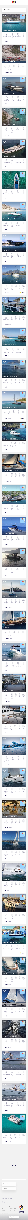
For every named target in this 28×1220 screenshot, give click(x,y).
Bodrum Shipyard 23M (10, 502)
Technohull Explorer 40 (10, 250)
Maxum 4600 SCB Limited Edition (14, 439)
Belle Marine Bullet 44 (10, 124)
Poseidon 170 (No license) (11, 942)
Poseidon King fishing (10, 376)
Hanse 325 (6, 879)
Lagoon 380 (7, 722)
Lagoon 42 (6, 1131)
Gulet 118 (6, 628)
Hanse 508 (6, 848)
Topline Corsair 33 (9, 156)
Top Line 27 (7, 187)
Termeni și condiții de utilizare (10, 1209)
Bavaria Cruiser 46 (9, 816)
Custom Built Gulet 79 (10, 407)
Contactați (5, 1213)
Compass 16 (7, 565)
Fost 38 (5, 753)
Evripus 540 (7, 659)
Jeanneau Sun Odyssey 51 (11, 470)
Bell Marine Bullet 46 (9, 345)
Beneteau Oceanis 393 (10, 282)
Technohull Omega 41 (10, 93)
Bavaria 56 (6, 911)
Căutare (7, 10)
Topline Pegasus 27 (9, 219)
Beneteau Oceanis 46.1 (10, 596)
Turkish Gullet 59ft (9, 62)
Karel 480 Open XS (9, 1099)
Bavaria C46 (7, 785)
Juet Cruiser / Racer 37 (10, 1036)
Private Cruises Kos (9, 30)
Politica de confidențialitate (9, 1211)
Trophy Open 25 (8, 533)
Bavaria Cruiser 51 (9, 690)
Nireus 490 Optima (9, 1068)
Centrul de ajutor (6, 1206)
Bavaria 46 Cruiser (9, 974)
